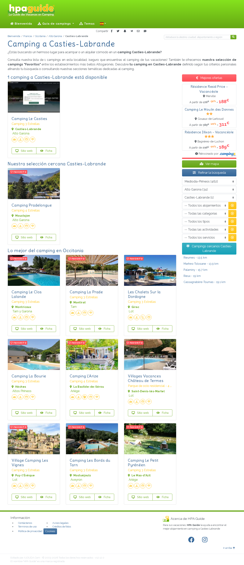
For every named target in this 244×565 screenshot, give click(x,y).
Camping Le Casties (29, 118)
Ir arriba (227, 548)
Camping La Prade (86, 291)
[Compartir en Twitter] (118, 31)
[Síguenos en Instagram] (205, 540)
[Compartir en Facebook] (111, 31)
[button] (103, 23)
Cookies (50, 531)
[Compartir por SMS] (145, 31)
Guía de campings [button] (56, 23)
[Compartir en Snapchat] (125, 31)
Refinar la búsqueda (211, 172)
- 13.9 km (201, 263)
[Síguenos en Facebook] (192, 540)
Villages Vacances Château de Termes (145, 378)
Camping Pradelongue (32, 205)
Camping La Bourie (29, 376)
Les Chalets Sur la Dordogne (144, 294)
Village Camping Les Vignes (30, 462)
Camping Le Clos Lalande (27, 294)
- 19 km (192, 275)
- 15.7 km (195, 269)
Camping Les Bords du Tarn (90, 462)
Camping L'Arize (84, 376)
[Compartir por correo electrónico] (138, 31)
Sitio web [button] (26, 150)
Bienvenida (23, 23)
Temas (89, 23)
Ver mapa (212, 164)
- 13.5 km (195, 257)
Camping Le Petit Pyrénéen (143, 462)
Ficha (48, 150)
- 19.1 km (205, 282)
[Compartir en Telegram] (131, 31)
